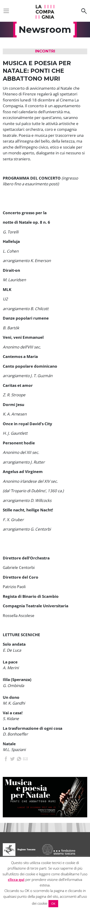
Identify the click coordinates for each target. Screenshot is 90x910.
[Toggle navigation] (6, 10)
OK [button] (53, 903)
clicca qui (16, 879)
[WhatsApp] (19, 759)
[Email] (25, 759)
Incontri (45, 51)
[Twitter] (12, 759)
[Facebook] (6, 759)
